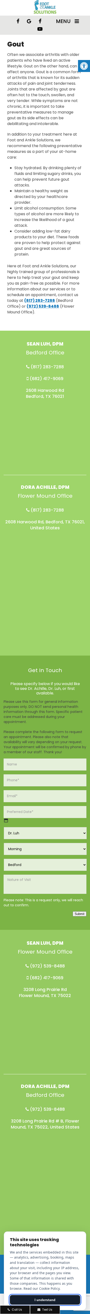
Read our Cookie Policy (42, 1288)
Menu (63, 21)
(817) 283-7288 (39, 300)
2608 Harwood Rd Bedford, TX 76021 (45, 393)
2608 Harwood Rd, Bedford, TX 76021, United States (45, 525)
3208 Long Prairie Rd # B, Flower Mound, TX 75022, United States (45, 1124)
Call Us (16, 1310)
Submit (79, 914)
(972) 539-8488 (43, 306)
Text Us (47, 1310)
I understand (45, 1300)
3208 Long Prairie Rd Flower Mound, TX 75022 (45, 992)
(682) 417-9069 (46, 379)
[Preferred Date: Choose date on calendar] (6, 820)
